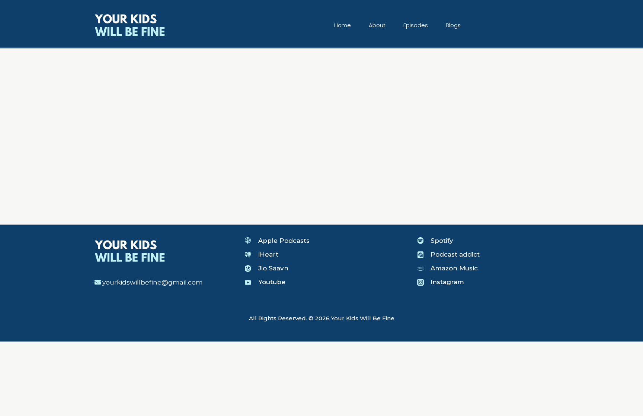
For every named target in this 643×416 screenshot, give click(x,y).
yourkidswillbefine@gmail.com (152, 282)
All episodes (113, 85)
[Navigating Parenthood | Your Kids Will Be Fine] (130, 24)
